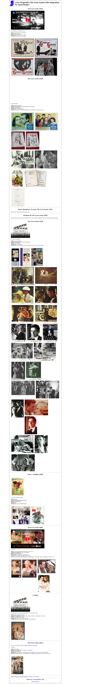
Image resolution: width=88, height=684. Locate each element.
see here (27, 211)
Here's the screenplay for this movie (30, 645)
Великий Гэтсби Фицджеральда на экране (23, 676)
